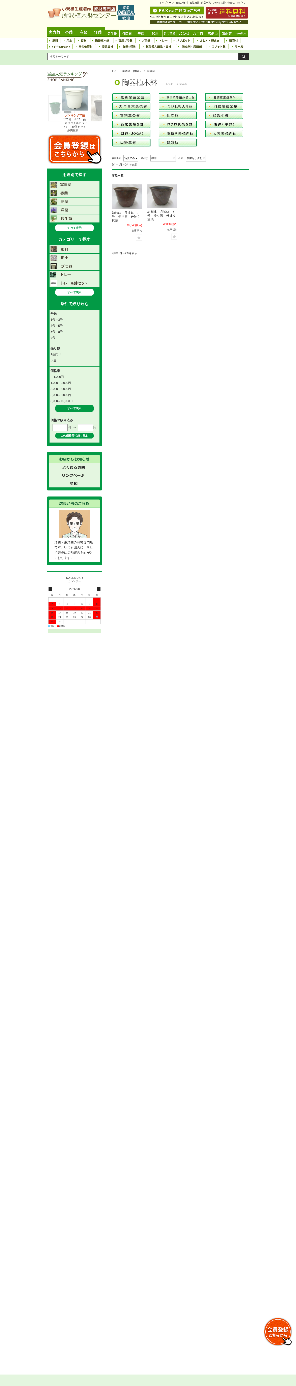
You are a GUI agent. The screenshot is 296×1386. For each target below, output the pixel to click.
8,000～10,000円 (62, 401)
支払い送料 (182, 2)
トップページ (166, 2)
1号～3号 (57, 319)
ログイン (241, 2)
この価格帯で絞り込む (74, 435)
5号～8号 (57, 331)
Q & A (216, 2)
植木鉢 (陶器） (132, 70)
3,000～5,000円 (61, 389)
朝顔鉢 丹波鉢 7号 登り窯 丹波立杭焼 (126, 216)
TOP (115, 70)
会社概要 (194, 2)
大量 (54, 360)
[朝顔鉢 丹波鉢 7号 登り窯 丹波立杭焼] (127, 196)
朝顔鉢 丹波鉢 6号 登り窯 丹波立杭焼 (161, 215)
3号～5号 (57, 325)
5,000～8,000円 (61, 395)
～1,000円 (57, 377)
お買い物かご (227, 2)
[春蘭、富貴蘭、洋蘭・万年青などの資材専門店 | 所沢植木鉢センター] (91, 19)
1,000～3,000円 (61, 383)
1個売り (56, 354)
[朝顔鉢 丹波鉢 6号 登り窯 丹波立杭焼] (162, 196)
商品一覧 (206, 2)
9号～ (54, 337)
